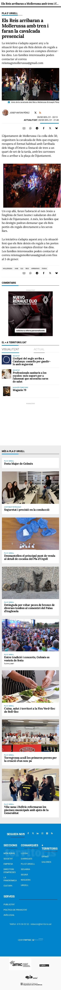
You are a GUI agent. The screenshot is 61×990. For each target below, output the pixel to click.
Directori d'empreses (10, 870)
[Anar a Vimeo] (47, 833)
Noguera (25, 880)
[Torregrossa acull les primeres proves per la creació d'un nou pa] (30, 735)
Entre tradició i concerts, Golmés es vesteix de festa (26, 658)
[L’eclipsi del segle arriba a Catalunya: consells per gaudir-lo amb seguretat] (6, 359)
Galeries (46, 862)
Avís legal (9, 915)
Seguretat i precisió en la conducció (26, 509)
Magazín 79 (19, 390)
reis (27, 268)
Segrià (24, 874)
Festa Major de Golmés (18, 463)
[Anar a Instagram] (42, 833)
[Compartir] (30, 128)
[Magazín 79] (6, 391)
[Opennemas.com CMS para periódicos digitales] (30, 939)
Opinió (45, 856)
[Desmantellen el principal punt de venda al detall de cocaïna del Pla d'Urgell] (30, 534)
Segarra (25, 869)
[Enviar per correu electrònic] (24, 128)
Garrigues (26, 858)
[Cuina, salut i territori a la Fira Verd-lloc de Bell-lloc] (30, 686)
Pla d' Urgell (10, 13)
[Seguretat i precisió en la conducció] (30, 487)
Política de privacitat (15, 910)
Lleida (24, 853)
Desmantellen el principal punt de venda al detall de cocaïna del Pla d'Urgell (29, 557)
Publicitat (9, 904)
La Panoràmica (10, 879)
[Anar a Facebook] (28, 833)
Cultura (8, 885)
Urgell (25, 885)
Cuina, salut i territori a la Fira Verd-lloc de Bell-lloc (29, 710)
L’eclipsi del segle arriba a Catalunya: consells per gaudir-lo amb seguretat (31, 361)
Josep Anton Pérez (19, 112)
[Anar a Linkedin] (37, 833)
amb (16, 268)
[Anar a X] (32, 833)
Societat (8, 858)
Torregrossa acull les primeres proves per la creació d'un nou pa (30, 759)
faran (44, 268)
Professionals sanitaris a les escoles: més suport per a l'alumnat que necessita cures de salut (30, 377)
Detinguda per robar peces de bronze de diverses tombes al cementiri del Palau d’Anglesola (29, 608)
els (22, 268)
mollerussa (7, 268)
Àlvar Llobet (9, 663)
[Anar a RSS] (51, 833)
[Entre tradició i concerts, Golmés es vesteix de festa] (30, 635)
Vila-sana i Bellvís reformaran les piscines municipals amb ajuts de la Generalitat (26, 810)
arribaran (35, 268)
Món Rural (9, 853)
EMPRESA (8, 864)
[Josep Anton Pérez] (5, 113)
